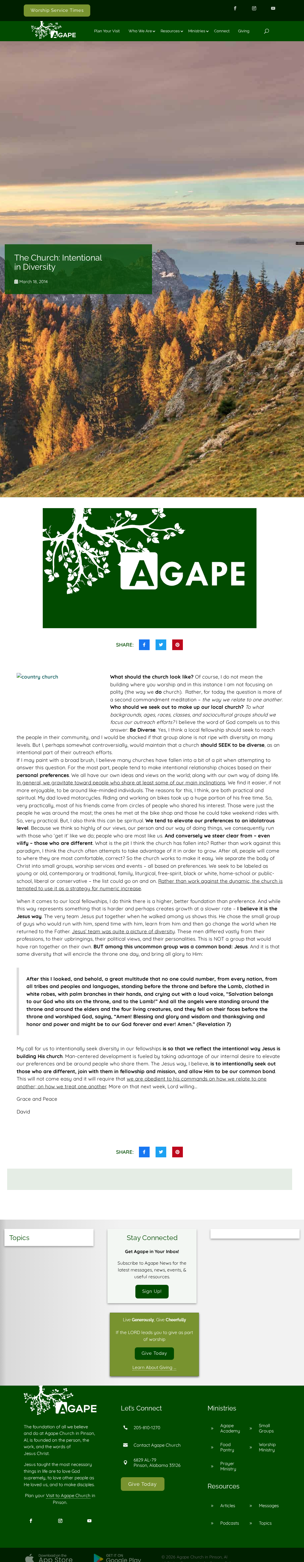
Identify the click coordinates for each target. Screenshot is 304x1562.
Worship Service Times (57, 10)
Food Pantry (227, 1447)
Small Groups (266, 1428)
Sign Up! (152, 1291)
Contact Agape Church (157, 1445)
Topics (265, 1523)
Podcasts (229, 1523)
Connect (221, 31)
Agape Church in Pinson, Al (202, 1557)
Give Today (154, 1353)
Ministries (196, 31)
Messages (269, 1505)
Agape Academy (230, 1428)
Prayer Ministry (228, 1466)
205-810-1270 (147, 1427)
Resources (170, 31)
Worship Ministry (267, 1447)
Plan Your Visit (107, 31)
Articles (227, 1505)
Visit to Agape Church (68, 1495)
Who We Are (140, 31)
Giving (243, 31)
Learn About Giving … (154, 1367)
